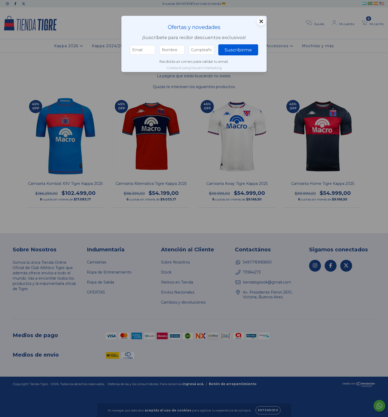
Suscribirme (238, 49)
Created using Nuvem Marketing (194, 68)
